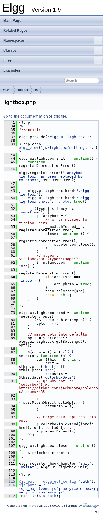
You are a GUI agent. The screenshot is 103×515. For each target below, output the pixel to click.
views (7, 89)
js (36, 89)
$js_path (28, 481)
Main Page (12, 21)
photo (63, 201)
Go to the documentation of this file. (35, 116)
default (23, 89)
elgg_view (28, 148)
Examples (11, 70)
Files (7, 60)
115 (9, 481)
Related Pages (15, 30)
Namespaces (14, 40)
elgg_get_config (59, 481)
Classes (9, 50)
